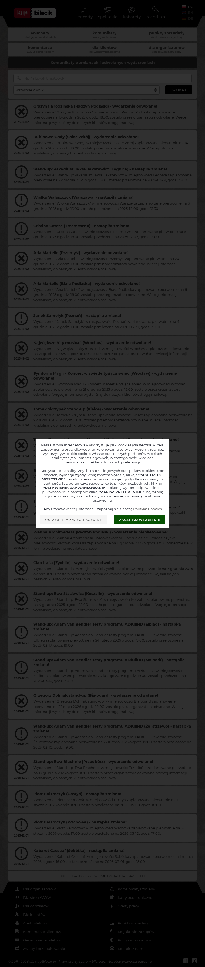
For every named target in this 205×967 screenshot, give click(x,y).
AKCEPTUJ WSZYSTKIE (139, 520)
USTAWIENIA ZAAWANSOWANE (73, 520)
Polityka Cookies (147, 509)
